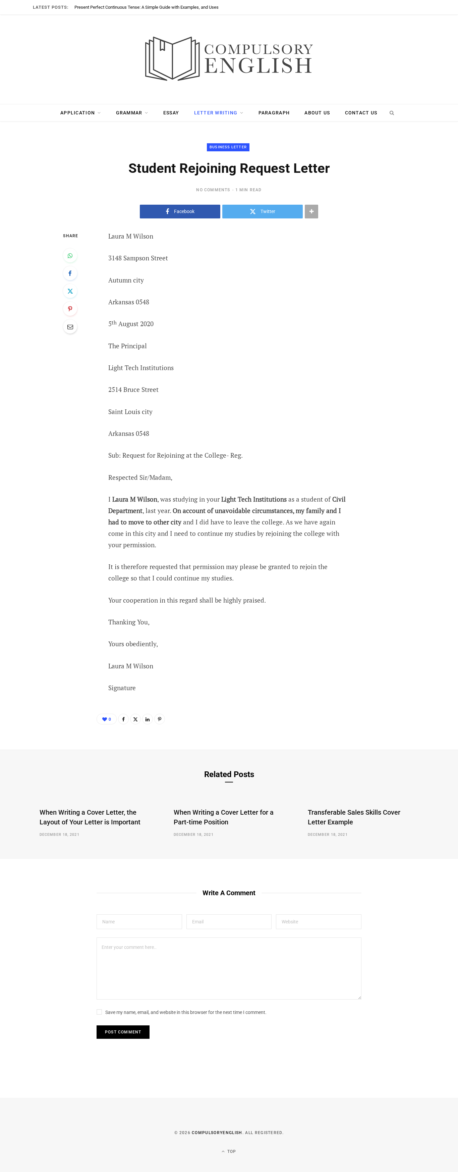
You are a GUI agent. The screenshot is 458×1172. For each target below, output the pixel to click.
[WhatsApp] (70, 255)
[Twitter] (70, 291)
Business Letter (228, 147)
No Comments (213, 190)
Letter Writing (216, 112)
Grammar (129, 112)
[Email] (70, 326)
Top (231, 1151)
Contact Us (361, 112)
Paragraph (274, 112)
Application (77, 112)
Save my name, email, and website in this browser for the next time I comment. (186, 1012)
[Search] (392, 112)
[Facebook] (70, 273)
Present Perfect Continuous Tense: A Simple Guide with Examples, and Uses (146, 7)
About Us (317, 112)
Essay (171, 112)
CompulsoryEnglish (217, 1132)
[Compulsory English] (229, 59)
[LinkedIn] (147, 719)
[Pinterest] (70, 309)
